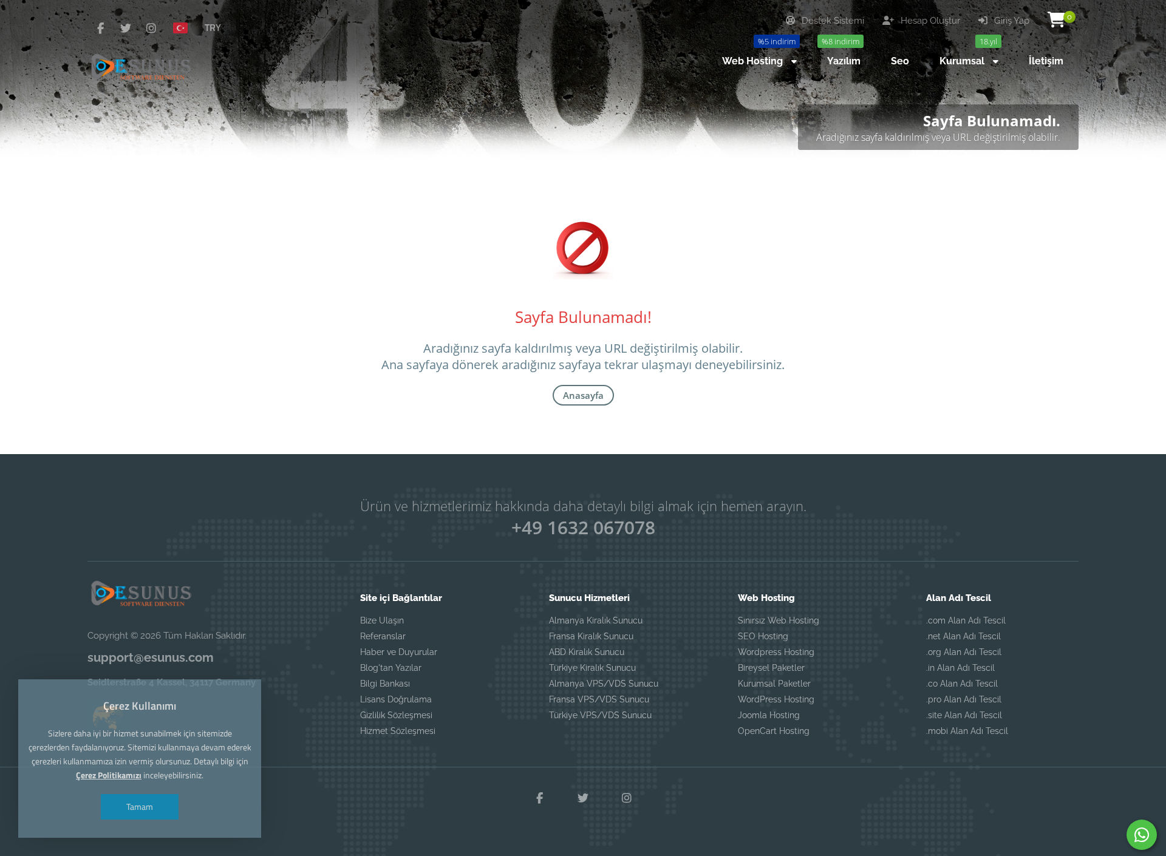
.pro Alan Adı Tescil (963, 699)
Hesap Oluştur (929, 20)
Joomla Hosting (769, 715)
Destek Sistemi (831, 20)
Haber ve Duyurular (398, 652)
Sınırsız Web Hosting (778, 620)
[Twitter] (125, 28)
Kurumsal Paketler (774, 683)
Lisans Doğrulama (396, 699)
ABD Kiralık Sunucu (586, 652)
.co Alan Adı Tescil (962, 683)
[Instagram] (151, 28)
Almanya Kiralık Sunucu (596, 620)
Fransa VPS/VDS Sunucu (599, 699)
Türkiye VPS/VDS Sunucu (600, 715)
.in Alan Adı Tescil (960, 668)
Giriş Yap (1010, 20)
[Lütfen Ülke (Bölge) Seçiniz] (185, 27)
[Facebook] (100, 28)
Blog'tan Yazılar (390, 668)
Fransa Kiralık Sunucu (591, 636)
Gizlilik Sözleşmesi (396, 715)
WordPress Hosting (776, 699)
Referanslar (383, 636)
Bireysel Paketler (771, 668)
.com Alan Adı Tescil (966, 620)
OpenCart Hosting (774, 731)
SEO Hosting (763, 636)
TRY (213, 27)
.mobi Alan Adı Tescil (967, 731)
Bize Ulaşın (382, 620)
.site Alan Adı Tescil (964, 715)
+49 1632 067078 (583, 527)
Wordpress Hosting (776, 652)
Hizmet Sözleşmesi (397, 731)
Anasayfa (583, 395)
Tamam (139, 806)
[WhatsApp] (1142, 835)
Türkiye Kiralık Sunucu (592, 668)
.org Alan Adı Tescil (963, 652)
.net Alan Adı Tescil (963, 636)
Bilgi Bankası (385, 683)
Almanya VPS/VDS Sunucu (603, 683)
